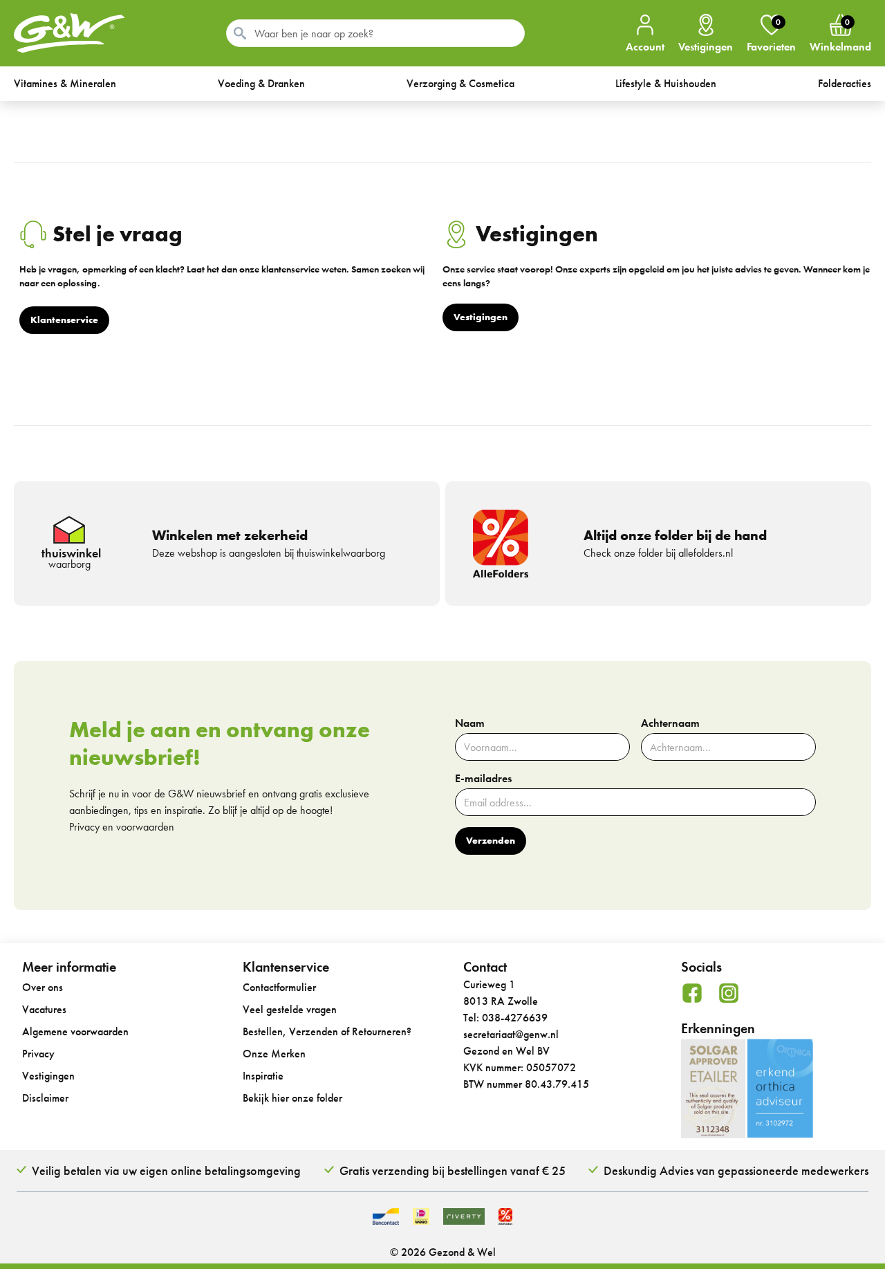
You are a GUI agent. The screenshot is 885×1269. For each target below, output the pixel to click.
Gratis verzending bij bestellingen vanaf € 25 (452, 1170)
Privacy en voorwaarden (121, 826)
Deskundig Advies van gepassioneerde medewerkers (736, 1170)
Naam (470, 723)
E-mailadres (483, 779)
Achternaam (670, 723)
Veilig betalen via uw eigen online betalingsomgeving (166, 1170)
